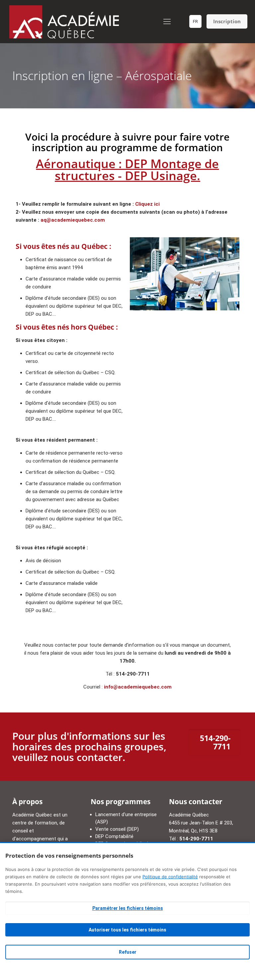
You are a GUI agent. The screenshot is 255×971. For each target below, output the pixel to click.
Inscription (227, 21)
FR (195, 21)
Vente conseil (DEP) (117, 829)
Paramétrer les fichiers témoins (127, 908)
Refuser (127, 952)
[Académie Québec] (64, 21)
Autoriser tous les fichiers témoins (127, 929)
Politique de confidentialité (170, 876)
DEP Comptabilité (114, 836)
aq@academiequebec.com (73, 220)
